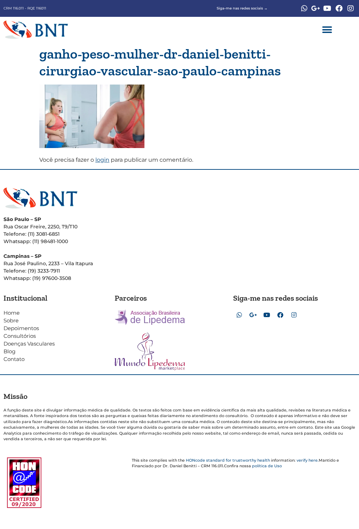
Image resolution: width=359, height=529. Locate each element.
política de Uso (267, 465)
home (12, 312)
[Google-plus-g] (316, 8)
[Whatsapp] (304, 8)
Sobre (11, 320)
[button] (327, 30)
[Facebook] (339, 8)
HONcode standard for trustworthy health (228, 460)
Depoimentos (21, 328)
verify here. (308, 460)
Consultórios (20, 336)
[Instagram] (350, 8)
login (102, 159)
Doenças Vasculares (29, 343)
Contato (14, 359)
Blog (9, 351)
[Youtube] (327, 8)
